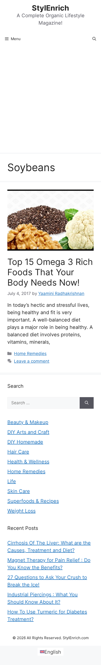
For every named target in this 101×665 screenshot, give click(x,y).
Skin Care (18, 491)
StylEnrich (50, 7)
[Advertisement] (50, 99)
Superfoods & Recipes (33, 501)
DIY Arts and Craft (28, 432)
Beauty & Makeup (27, 422)
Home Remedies (30, 353)
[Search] (87, 403)
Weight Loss (21, 511)
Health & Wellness (28, 462)
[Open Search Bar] (94, 39)
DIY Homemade (25, 442)
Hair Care (18, 452)
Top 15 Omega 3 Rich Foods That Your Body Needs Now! (50, 272)
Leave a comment (31, 361)
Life (11, 481)
